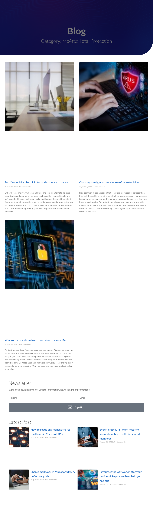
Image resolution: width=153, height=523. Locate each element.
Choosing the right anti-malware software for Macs (109, 182)
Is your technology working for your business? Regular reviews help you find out (121, 476)
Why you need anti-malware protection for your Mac (36, 340)
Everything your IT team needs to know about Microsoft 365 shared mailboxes (120, 434)
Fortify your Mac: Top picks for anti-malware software (36, 182)
